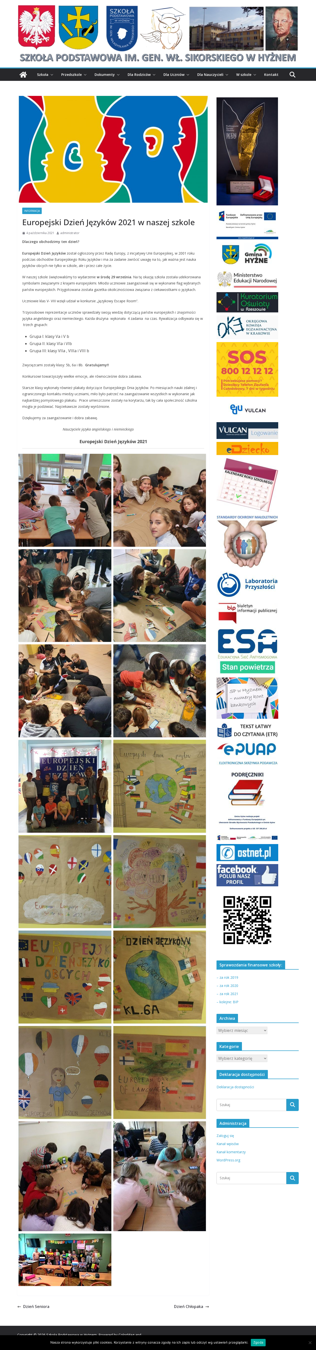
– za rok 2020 (227, 985)
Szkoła (42, 74)
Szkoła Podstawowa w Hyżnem (71, 1334)
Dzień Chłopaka (188, 1306)
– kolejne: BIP (227, 1002)
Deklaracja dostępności (235, 1087)
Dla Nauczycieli (210, 74)
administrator (69, 233)
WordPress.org (228, 1160)
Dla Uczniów (173, 74)
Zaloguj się (225, 1135)
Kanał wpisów (228, 1143)
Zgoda (258, 1342)
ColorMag (126, 1334)
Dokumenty (105, 74)
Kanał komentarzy (231, 1152)
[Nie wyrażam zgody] (309, 1342)
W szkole (243, 74)
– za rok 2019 (227, 977)
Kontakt (271, 74)
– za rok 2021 (227, 993)
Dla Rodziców (139, 74)
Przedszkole (71, 74)
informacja (32, 211)
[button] (50, 74)
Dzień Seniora (36, 1306)
